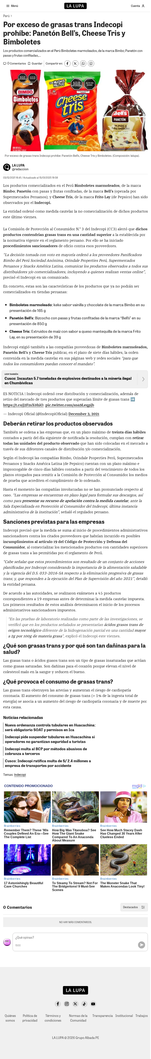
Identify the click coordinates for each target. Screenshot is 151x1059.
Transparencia (102, 1016)
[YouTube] (93, 1004)
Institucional (124, 1016)
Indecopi (20, 775)
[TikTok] (84, 1004)
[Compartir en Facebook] (67, 63)
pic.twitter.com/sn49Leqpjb (69, 405)
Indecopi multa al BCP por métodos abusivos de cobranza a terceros (46, 751)
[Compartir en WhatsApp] (83, 63)
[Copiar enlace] (91, 63)
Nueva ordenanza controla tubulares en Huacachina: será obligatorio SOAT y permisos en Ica (50, 727)
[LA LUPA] (75, 6)
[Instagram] (67, 1004)
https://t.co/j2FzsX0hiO (23, 405)
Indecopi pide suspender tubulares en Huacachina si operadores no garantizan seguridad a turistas (50, 739)
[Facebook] (58, 1004)
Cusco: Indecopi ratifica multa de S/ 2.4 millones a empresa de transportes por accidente (48, 763)
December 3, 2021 (83, 414)
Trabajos (141, 1016)
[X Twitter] (75, 1004)
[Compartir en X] (75, 63)
